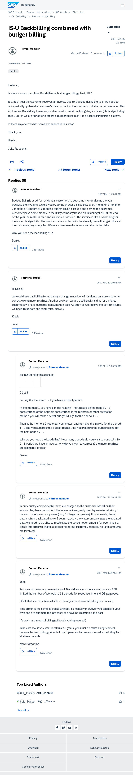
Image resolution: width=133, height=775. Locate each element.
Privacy (33, 738)
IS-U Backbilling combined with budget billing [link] (33, 16)
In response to (50, 367)
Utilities (13, 71)
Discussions (78, 12)
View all (21, 710)
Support (99, 757)
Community (28, 5)
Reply (115, 260)
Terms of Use (100, 738)
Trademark (33, 757)
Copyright (33, 747)
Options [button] (108, 32)
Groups (30, 12)
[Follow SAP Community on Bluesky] (63, 727)
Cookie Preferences (33, 766)
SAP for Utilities (62, 12)
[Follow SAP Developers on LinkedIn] (75, 727)
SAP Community (16, 12)
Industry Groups (44, 12)
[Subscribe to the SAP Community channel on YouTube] (69, 727)
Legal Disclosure (99, 747)
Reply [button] (118, 161)
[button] (110, 53)
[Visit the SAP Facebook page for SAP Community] (57, 727)
